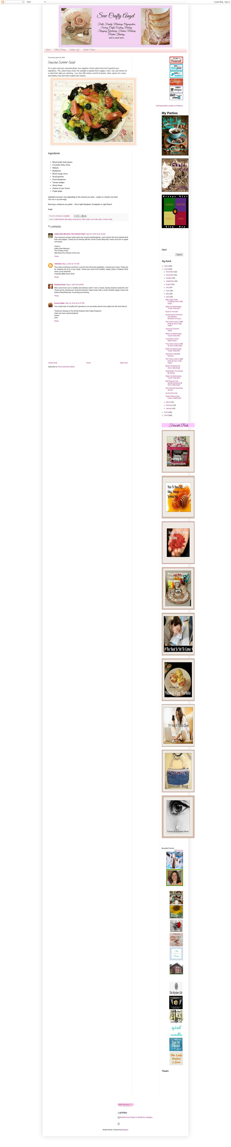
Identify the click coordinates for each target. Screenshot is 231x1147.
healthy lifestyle (59, 219)
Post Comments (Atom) (66, 367)
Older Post (124, 363)
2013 (166, 415)
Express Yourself (172, 312)
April (168, 297)
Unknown (57, 264)
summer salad (107, 219)
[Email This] (75, 216)
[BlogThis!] (77, 216)
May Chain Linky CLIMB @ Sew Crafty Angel (174, 301)
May (168, 294)
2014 (166, 412)
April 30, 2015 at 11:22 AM (95, 234)
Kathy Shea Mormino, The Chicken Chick (69, 234)
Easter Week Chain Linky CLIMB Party (173, 397)
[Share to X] (80, 216)
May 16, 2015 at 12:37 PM (75, 303)
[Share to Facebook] (83, 216)
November (170, 275)
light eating (68, 219)
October (169, 278)
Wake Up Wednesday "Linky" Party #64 (173, 350)
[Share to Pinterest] (85, 216)
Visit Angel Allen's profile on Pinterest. (169, 106)
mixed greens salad (78, 219)
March (168, 402)
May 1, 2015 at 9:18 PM (75, 285)
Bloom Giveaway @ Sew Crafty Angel (173, 367)
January (169, 408)
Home (48, 50)
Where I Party (60, 50)
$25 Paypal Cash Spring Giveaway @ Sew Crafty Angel (174, 383)
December (170, 272)
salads (88, 219)
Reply (56, 256)
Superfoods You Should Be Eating (174, 372)
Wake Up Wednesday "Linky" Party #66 (173, 307)
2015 (166, 269)
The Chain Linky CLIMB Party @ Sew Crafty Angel (174, 323)
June (168, 291)
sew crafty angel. (96, 219)
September (170, 281)
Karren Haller (59, 303)
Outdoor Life (74, 50)
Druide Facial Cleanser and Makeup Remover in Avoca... (174, 317)
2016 (166, 266)
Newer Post (53, 363)
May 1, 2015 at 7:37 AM (70, 264)
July (167, 287)
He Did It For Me (171, 393)
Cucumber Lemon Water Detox (172, 340)
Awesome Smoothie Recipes (173, 355)
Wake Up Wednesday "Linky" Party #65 (173, 335)
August (169, 284)
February (169, 405)
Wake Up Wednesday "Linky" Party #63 (173, 377)
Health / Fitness (89, 50)
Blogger (125, 1130)
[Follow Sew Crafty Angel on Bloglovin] (126, 1106)
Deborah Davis (60, 285)
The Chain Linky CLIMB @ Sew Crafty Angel (174, 345)
